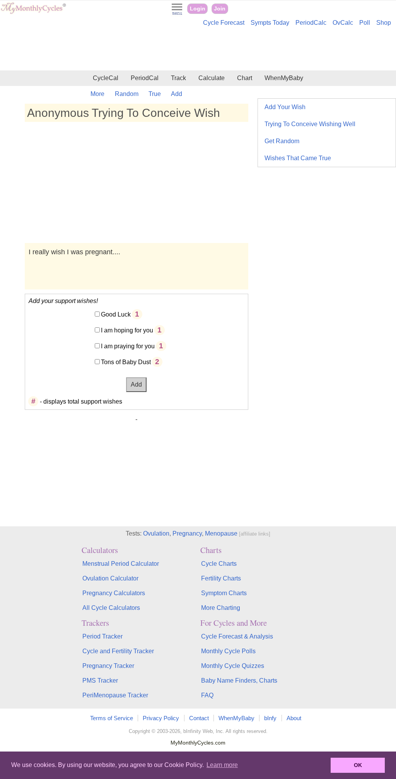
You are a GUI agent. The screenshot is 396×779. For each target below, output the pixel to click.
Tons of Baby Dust (126, 362)
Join (219, 9)
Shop (383, 22)
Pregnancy (187, 533)
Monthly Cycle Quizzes (232, 666)
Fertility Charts (221, 578)
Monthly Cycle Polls (228, 651)
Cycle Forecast (223, 22)
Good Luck (116, 314)
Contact (199, 718)
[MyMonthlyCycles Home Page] (33, 12)
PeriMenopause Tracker (115, 695)
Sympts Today (270, 22)
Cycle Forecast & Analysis (237, 636)
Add (176, 94)
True (154, 94)
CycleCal (105, 78)
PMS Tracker (100, 680)
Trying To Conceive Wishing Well (310, 124)
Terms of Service (111, 718)
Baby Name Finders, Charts (239, 680)
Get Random (282, 141)
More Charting (220, 607)
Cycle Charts (219, 563)
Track (178, 78)
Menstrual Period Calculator (120, 563)
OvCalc (343, 22)
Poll (364, 22)
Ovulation (156, 533)
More (97, 94)
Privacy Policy (161, 718)
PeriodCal (145, 78)
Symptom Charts (224, 593)
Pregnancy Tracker (108, 666)
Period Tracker (102, 636)
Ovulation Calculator (110, 578)
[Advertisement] (198, 49)
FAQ (207, 695)
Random (126, 94)
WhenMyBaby (284, 78)
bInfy (270, 718)
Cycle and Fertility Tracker (118, 651)
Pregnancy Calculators (113, 593)
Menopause (221, 533)
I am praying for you (128, 346)
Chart (244, 78)
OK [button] (358, 765)
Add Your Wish (285, 107)
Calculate (211, 78)
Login (197, 9)
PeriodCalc (310, 22)
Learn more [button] (222, 765)
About (294, 718)
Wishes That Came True (298, 158)
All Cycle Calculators (111, 607)
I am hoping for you (127, 330)
